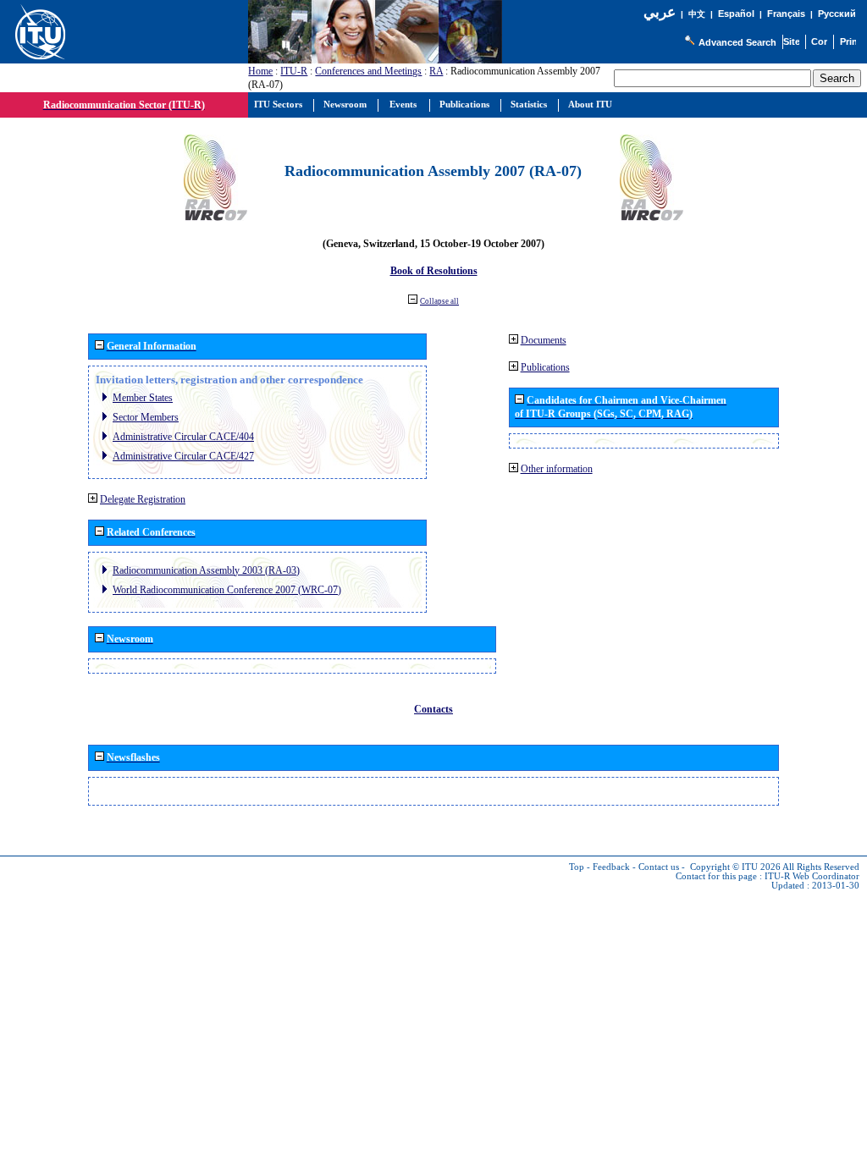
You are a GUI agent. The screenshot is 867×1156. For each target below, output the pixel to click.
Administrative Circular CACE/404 (183, 437)
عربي (659, 12)
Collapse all (439, 301)
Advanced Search (737, 42)
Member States (143, 398)
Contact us (658, 867)
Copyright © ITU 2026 (735, 867)
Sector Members (146, 417)
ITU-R (293, 71)
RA (436, 71)
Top (576, 867)
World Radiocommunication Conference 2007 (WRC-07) (227, 590)
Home (260, 71)
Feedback (611, 867)
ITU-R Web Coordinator (812, 876)
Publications (545, 367)
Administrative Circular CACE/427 (183, 456)
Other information (557, 469)
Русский (837, 13)
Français (786, 13)
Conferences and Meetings (368, 71)
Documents (543, 340)
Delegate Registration (142, 499)
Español (736, 13)
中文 (696, 14)
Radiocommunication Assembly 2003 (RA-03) (206, 570)
